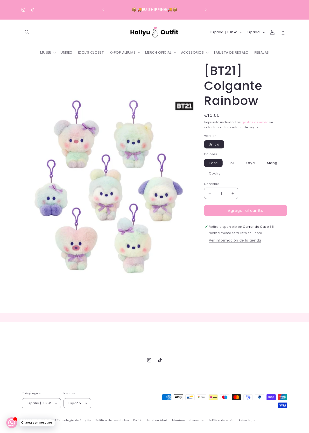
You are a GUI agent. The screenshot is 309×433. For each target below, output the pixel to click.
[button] (27, 32)
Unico (214, 144)
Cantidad (211, 184)
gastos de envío (255, 122)
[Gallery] (108, 185)
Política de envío (221, 420)
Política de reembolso (112, 420)
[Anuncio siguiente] (206, 9)
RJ (232, 163)
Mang (272, 163)
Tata (213, 163)
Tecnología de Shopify (74, 420)
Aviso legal (247, 420)
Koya (250, 163)
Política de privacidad (150, 420)
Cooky (217, 174)
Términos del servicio (188, 420)
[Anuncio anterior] (103, 9)
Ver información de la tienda (235, 240)
